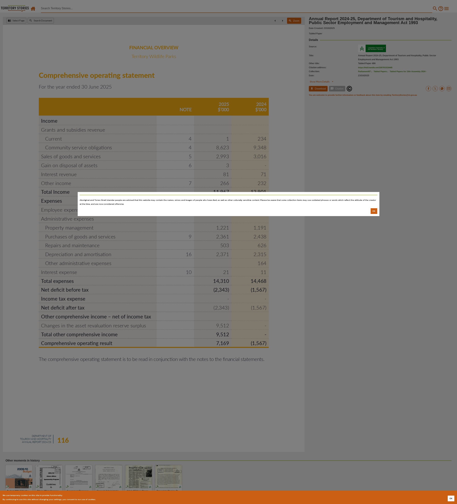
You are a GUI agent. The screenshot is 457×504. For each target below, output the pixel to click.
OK (373, 211)
